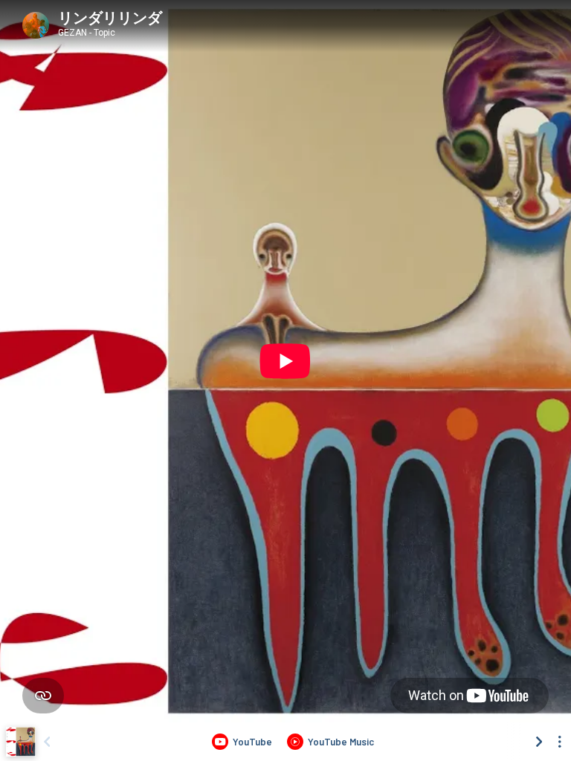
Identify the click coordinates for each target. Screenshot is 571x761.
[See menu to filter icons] (560, 741)
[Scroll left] (47, 741)
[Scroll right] (539, 741)
